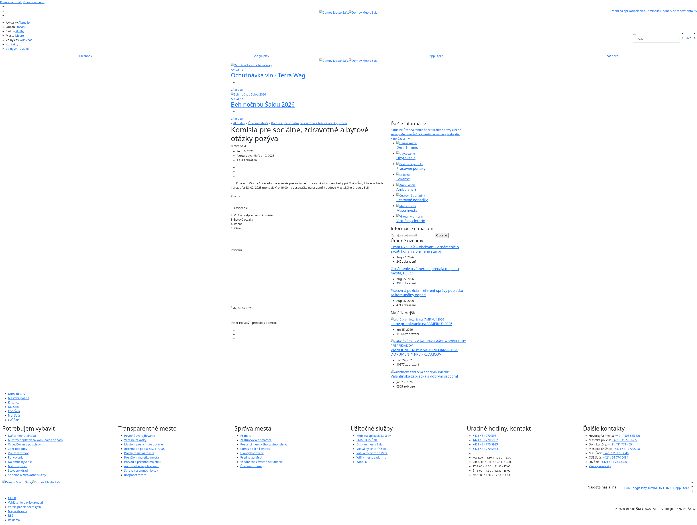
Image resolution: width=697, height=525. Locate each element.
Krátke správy (441, 130)
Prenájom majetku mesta (141, 457)
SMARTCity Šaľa (367, 440)
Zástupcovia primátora (256, 440)
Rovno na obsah (11, 2)
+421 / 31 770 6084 (615, 457)
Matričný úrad (17, 466)
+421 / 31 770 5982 (485, 440)
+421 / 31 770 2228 (627, 449)
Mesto (19, 36)
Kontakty (691, 11)
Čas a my (404, 139)
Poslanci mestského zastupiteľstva (264, 444)
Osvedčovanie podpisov (24, 444)
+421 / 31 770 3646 (616, 453)
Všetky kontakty (600, 466)
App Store (668, 488)
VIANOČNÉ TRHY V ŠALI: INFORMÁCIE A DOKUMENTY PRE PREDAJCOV (424, 352)
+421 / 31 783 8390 (614, 462)
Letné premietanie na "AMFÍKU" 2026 (421, 323)
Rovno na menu (33, 2)
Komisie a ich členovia (255, 449)
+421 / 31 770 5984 (485, 449)
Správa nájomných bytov (141, 471)
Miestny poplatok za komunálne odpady (35, 440)
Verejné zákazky (135, 440)
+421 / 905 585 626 (628, 436)
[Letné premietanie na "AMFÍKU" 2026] (417, 319)
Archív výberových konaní (141, 466)
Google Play (631, 488)
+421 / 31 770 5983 (485, 444)
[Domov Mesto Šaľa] (348, 60)
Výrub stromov (18, 453)
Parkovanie (15, 457)
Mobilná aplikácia (624, 11)
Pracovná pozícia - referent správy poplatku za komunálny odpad (427, 292)
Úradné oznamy (251, 466)
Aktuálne (397, 130)
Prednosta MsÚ (251, 457)
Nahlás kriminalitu (648, 11)
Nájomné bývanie (20, 462)
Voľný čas (25, 40)
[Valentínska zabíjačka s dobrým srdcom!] (420, 372)
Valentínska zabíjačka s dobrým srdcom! (424, 376)
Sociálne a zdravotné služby (27, 475)
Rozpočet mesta (135, 475)
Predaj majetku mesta (139, 453)
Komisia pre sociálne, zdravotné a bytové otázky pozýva (309, 123)
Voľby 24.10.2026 (17, 49)
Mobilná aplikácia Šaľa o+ (373, 436)
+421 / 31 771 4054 (620, 444)
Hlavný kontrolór (252, 453)
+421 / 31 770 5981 (485, 436)
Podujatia (453, 134)
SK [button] (687, 38)
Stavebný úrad (18, 471)
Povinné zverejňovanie (139, 436)
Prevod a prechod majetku (142, 462)
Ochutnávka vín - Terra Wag (268, 75)
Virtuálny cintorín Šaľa (371, 449)
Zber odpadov (17, 449)
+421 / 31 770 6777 (624, 440)
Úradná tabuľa (258, 123)
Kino (394, 139)
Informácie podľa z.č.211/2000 (144, 449)
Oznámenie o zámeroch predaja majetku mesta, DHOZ (425, 270)
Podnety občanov (673, 11)
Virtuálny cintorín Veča (372, 453)
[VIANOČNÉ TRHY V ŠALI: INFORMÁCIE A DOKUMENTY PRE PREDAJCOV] (428, 343)
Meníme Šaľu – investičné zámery (423, 134)
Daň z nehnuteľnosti (22, 436)
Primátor (246, 436)
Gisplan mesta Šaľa (369, 444)
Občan (20, 27)
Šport (428, 130)
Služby (19, 31)
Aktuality (24, 23)
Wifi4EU (361, 462)
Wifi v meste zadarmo (371, 457)
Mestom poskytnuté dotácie (143, 444)
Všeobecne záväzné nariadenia (261, 462)
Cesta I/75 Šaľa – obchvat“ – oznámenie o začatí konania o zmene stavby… (425, 249)
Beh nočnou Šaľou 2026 (263, 104)
